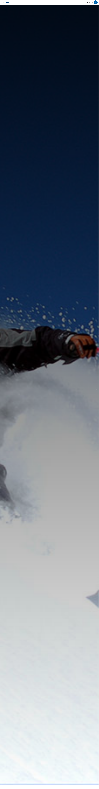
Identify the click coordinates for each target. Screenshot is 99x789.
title (35, 390)
